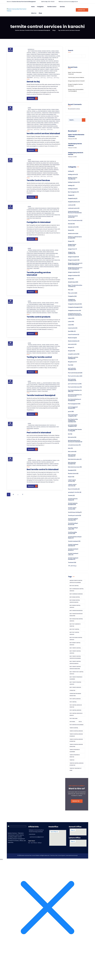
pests (53, 62)
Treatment (30, 77)
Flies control (37, 112)
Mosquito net (72, 361)
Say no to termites (53, 263)
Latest (29, 57)
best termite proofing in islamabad (76, 678)
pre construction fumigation (41, 66)
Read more (31, 98)
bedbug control (73, 174)
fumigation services (49, 56)
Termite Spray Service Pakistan (76, 77)
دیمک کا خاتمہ (56, 77)
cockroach (71, 205)
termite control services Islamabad (43, 133)
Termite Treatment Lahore (73, 554)
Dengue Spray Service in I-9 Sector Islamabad (75, 268)
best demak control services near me (75, 601)
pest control (73, 701)
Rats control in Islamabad (72, 455)
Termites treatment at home (75, 769)
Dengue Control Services (72, 245)
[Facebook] (45, 98)
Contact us (75, 801)
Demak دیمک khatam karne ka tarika (41, 52)
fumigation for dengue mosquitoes (75, 694)
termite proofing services (38, 76)
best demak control (75, 597)
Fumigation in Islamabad (38, 222)
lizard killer (72, 331)
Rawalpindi (49, 67)
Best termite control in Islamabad (42, 469)
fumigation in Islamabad (43, 54)
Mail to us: (61, 1)
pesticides (72, 721)
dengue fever (72, 249)
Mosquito (71, 350)
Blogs (54, 30)
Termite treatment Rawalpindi (41, 395)
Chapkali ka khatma (74, 201)
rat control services (74, 445)
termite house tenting (75, 512)
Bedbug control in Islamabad (72, 178)
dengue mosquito (73, 256)
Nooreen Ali (31, 49)
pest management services (44, 62)
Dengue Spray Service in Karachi (76, 81)
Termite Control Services (38, 180)
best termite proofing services (75, 683)
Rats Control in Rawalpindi (72, 463)
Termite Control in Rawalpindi (35, 122)
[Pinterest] (51, 98)
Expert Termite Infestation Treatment (75, 73)
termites (72, 760)
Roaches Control (73, 473)
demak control (50, 250)
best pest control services (74, 633)
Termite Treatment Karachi (73, 549)
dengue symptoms (74, 272)
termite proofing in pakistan (75, 755)
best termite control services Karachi (75, 662)
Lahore (58, 56)
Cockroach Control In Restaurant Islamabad (75, 212)
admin (29, 107)
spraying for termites (38, 69)
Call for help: (44, 1)
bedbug (71, 171)
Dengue (71, 241)
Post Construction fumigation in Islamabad (39, 216)
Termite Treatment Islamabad (73, 545)
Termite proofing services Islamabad (39, 273)
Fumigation (33, 54)
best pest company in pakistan (75, 625)
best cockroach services (76, 593)
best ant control (74, 585)
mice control (72, 344)
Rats (70, 448)
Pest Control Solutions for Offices (75, 391)
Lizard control (72, 328)
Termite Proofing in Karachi (40, 74)
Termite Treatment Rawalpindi (73, 558)
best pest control (74, 629)
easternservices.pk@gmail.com (71, 1)
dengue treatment (74, 275)
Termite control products (38, 317)
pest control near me (39, 61)
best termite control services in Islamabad (75, 657)
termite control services (41, 71)
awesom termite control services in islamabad (76, 581)
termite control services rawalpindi (76, 745)
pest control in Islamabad (41, 57)
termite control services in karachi (76, 735)
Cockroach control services (73, 216)
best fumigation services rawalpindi (76, 614)
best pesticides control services (76, 638)
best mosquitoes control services (76, 619)
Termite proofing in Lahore (50, 126)
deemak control (46, 51)
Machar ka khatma (73, 341)
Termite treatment (51, 76)
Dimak (53, 52)
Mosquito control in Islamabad (73, 358)
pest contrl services (75, 698)
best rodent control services (75, 643)
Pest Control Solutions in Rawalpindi (74, 400)
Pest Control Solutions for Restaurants (75, 395)
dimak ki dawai (35, 161)
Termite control (74, 727)
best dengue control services (75, 606)
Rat (70, 434)
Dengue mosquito (73, 260)
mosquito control (73, 354)
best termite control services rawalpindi (75, 667)
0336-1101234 (51, 1)
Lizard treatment (73, 334)
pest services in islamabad (76, 724)
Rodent (71, 476)
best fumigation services (76, 610)
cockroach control (73, 208)
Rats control (72, 451)
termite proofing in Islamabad (75, 750)
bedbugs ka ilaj (72, 188)
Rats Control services (75, 467)
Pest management (31, 62)
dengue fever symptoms (71, 253)
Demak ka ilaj (33, 81)
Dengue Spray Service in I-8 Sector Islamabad (75, 264)
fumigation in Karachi (40, 208)
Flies (31, 112)
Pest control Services (52, 61)
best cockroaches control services (77, 589)
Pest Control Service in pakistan (76, 706)
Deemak (39, 51)
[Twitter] (48, 98)
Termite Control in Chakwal (72, 499)
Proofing (42, 67)
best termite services (75, 687)
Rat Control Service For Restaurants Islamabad (75, 441)
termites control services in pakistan (76, 764)
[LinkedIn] (54, 98)
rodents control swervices (72, 485)
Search (70, 50)
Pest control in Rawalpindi (40, 211)
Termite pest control (38, 72)
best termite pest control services (76, 672)
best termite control (75, 647)
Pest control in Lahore (38, 59)
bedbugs (71, 185)
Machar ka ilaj (72, 337)
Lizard (71, 324)
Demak (53, 51)
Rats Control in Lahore (74, 459)
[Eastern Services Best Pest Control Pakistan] (17, 10)
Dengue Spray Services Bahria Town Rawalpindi (75, 90)
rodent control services (72, 480)
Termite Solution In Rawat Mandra (74, 537)
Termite (47, 69)
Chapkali (71, 195)
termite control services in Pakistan (76, 740)
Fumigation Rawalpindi (38, 56)
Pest (32, 57)
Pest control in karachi (75, 372)
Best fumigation (32, 51)
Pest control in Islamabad (39, 432)
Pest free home (73, 718)
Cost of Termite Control (75, 220)
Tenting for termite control (39, 357)
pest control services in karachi (76, 714)
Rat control (72, 437)
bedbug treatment (74, 182)
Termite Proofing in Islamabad (47, 124)
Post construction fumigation (51, 119)
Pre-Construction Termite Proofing (75, 430)
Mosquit (71, 347)
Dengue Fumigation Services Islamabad (75, 85)
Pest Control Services (75, 710)
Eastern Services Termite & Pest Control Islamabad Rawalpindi (32, 30)
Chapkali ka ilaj (72, 198)
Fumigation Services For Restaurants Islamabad (75, 314)
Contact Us (81, 10)
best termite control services (75, 652)
